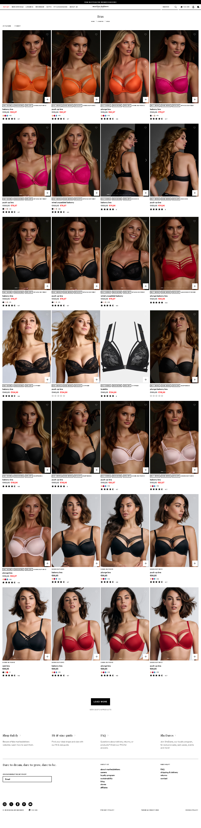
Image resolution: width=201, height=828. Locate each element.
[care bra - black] (3, 672)
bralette (104, 389)
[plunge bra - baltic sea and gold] (105, 116)
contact (164, 778)
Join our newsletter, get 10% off (14, 774)
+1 (9, 672)
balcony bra (7, 109)
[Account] (193, 7)
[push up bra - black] (3, 209)
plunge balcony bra (158, 296)
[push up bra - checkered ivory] (7, 209)
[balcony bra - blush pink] (153, 116)
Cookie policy (192, 810)
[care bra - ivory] (5, 672)
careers (103, 772)
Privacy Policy (107, 810)
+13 (10, 115)
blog (102, 781)
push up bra (57, 109)
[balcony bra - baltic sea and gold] (7, 116)
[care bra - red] (7, 672)
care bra (6, 666)
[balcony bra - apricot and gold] (3, 116)
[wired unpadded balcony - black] (52, 209)
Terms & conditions (150, 810)
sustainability (106, 778)
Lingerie (100, 21)
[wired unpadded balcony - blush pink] (54, 209)
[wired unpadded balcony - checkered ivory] (56, 209)
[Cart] (198, 7)
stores (103, 784)
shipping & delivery (169, 772)
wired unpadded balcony (63, 202)
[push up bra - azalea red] (54, 116)
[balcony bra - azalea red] (5, 116)
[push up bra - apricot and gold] (52, 116)
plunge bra (106, 109)
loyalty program (107, 775)
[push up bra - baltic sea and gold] (56, 116)
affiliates (104, 787)
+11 (157, 115)
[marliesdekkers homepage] (100, 7)
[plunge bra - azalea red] (103, 116)
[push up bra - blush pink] (5, 209)
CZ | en (186, 7)
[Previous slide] (5, 67)
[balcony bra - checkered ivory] (154, 116)
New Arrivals (18, 7)
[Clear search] (174, 7)
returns (164, 775)
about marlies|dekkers (110, 769)
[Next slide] (48, 67)
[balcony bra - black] (151, 116)
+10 (59, 209)
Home (93, 21)
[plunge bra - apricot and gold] (101, 116)
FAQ (162, 769)
